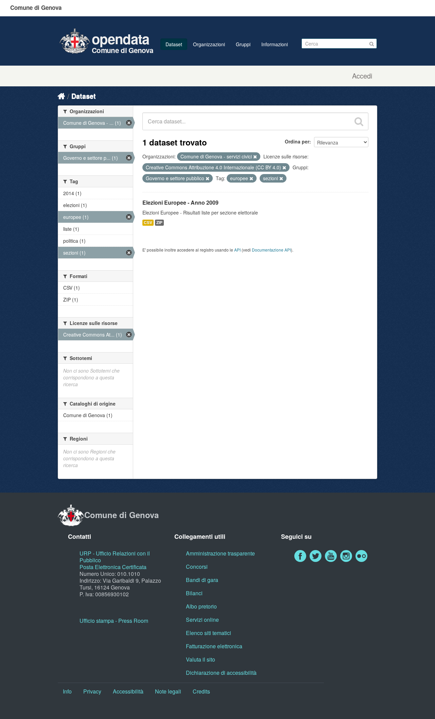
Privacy (92, 691)
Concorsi (197, 566)
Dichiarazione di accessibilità (221, 673)
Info (67, 691)
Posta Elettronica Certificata (113, 567)
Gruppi (243, 44)
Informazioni (274, 44)
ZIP (159, 222)
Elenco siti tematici (208, 633)
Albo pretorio (201, 606)
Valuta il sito (200, 659)
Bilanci (194, 593)
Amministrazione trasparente (220, 553)
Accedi (362, 76)
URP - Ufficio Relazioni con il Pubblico (115, 556)
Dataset (174, 44)
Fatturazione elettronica (214, 646)
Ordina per (297, 141)
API (237, 250)
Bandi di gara (202, 580)
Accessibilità (128, 691)
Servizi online (202, 619)
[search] (358, 121)
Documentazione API (271, 250)
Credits (201, 691)
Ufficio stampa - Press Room (114, 620)
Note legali (168, 691)
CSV (148, 222)
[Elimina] (255, 156)
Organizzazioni (209, 44)
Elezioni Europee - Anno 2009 (180, 202)
